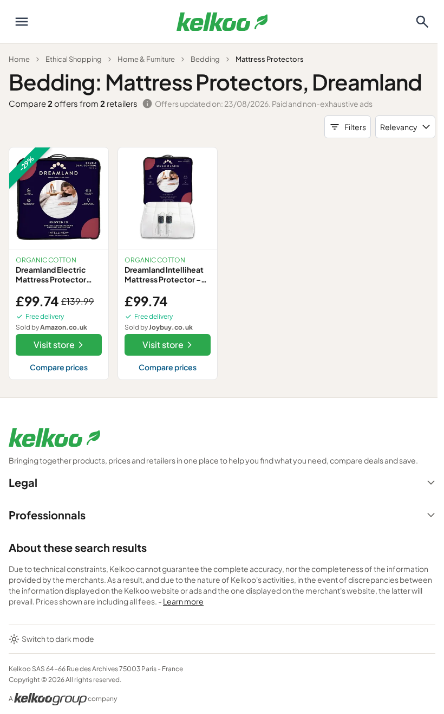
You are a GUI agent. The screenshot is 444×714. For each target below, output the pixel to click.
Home (19, 59)
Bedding (205, 59)
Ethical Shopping (73, 59)
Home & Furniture (146, 59)
